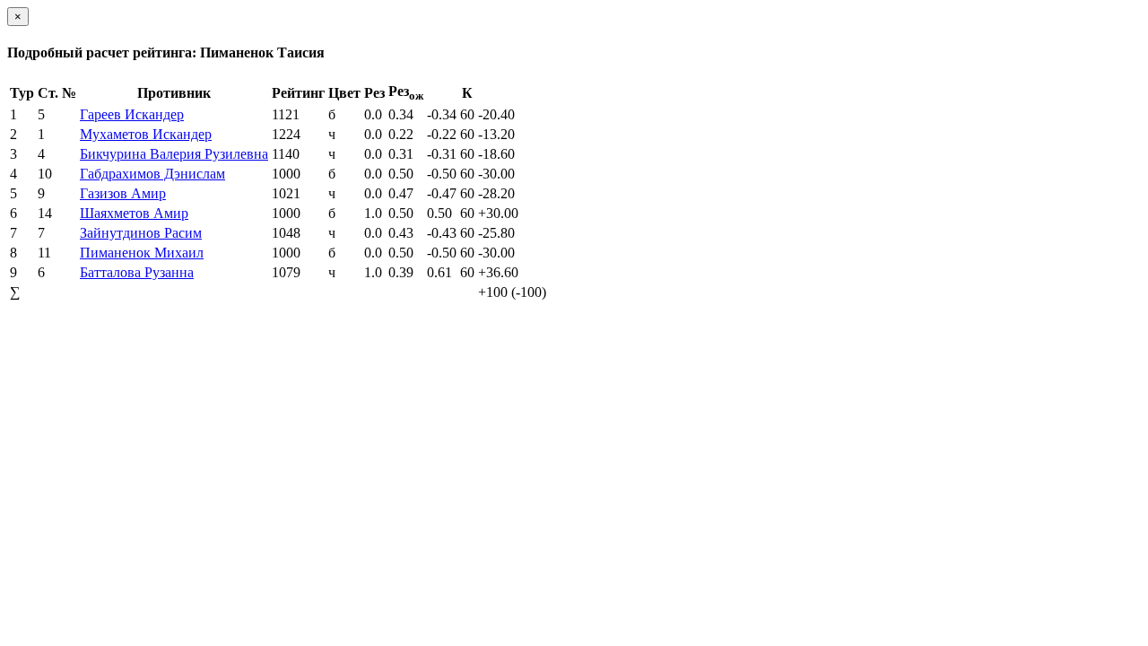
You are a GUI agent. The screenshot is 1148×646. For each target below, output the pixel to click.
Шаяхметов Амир (134, 213)
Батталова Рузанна (137, 272)
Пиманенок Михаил (142, 252)
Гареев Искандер (132, 114)
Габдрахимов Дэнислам (152, 173)
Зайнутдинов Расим (141, 232)
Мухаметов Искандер (146, 134)
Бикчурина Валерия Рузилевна (174, 154)
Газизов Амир (123, 193)
